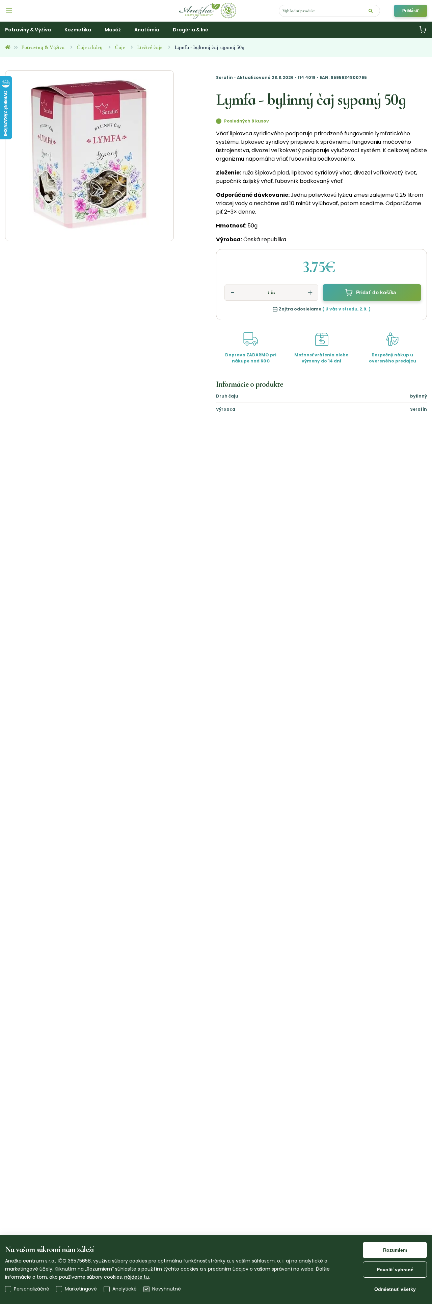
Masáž (113, 29)
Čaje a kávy (90, 47)
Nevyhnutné (166, 1288)
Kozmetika (77, 29)
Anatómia (146, 29)
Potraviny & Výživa (42, 47)
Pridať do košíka (375, 292)
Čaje (120, 47)
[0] (423, 30)
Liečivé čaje (149, 47)
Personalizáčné (31, 1288)
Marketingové (81, 1288)
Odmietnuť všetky (395, 1289)
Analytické (124, 1288)
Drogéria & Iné (190, 29)
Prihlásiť (410, 10)
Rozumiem (395, 1250)
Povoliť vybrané (395, 1269)
